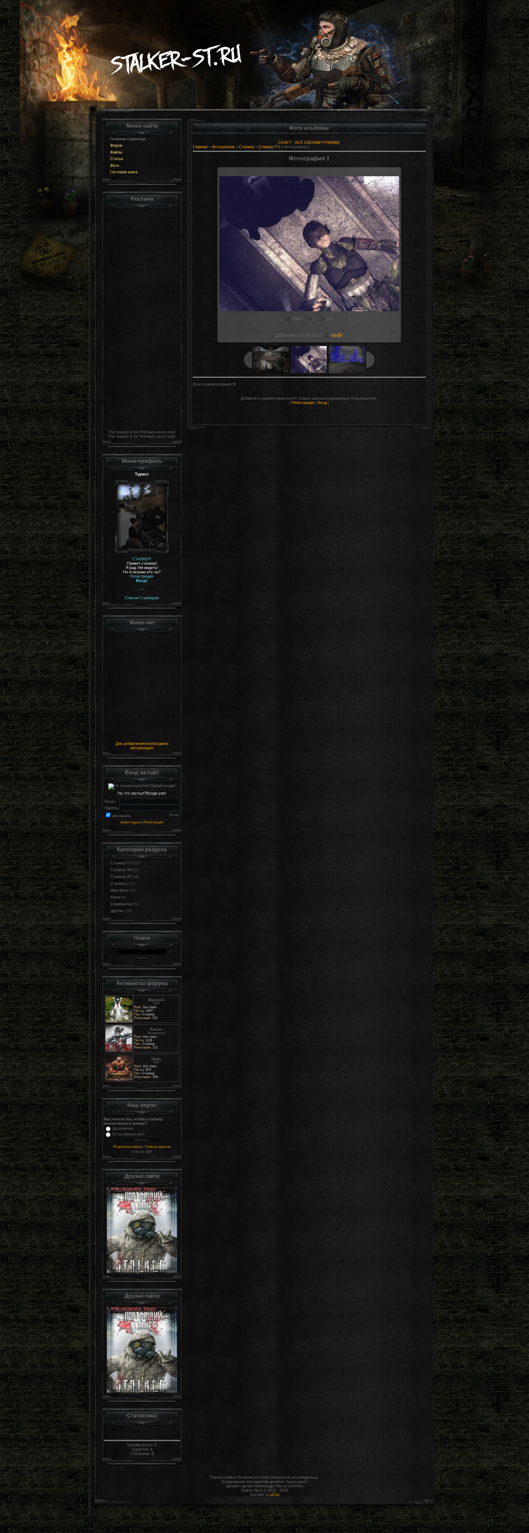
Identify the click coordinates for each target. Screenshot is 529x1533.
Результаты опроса (128, 1146)
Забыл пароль (130, 822)
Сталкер (246, 147)
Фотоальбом (223, 147)
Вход (322, 402)
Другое (116, 911)
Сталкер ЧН (121, 870)
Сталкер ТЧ (121, 863)
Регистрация (153, 822)
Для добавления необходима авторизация (142, 745)
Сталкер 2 (119, 883)
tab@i (337, 335)
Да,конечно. (123, 1128)
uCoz (275, 1494)
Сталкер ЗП (121, 876)
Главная (200, 147)
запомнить (121, 816)
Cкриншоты (121, 904)
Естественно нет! (128, 1134)
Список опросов (158, 1146)
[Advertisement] (142, 318)
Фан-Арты (119, 890)
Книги (115, 897)
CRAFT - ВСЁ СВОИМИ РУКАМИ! (309, 142)
